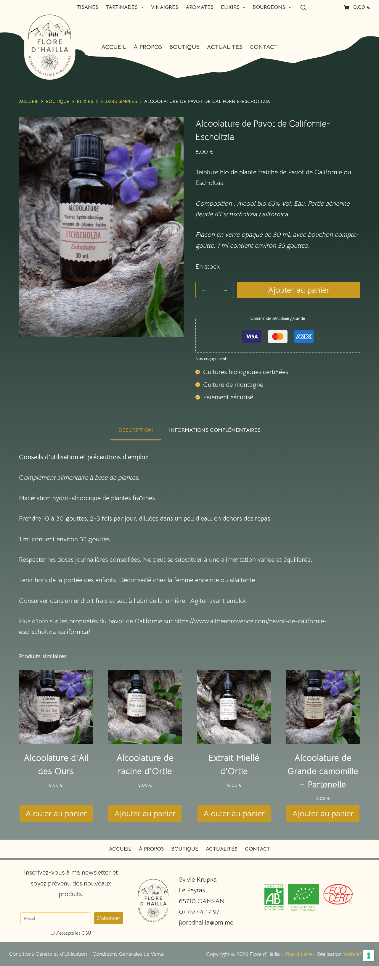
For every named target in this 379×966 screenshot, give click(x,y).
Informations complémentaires (215, 430)
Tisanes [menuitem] (87, 7)
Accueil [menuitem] (113, 47)
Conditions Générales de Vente (128, 954)
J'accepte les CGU (72, 933)
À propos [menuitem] (148, 47)
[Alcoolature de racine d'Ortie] (145, 707)
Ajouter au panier (298, 290)
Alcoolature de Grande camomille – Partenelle (323, 771)
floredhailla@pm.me (206, 922)
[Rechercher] (303, 7)
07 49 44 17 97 (199, 912)
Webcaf (352, 954)
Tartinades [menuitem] (122, 7)
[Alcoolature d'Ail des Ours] (56, 707)
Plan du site (298, 954)
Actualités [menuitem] (224, 47)
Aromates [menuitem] (199, 7)
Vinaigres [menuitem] (164, 7)
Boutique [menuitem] (184, 47)
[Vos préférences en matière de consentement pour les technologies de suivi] (368, 955)
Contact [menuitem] (264, 47)
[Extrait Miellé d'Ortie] (234, 707)
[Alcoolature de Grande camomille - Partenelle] (323, 707)
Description (135, 430)
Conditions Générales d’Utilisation (48, 954)
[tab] (135, 430)
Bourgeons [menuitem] (269, 7)
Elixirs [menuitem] (230, 7)
